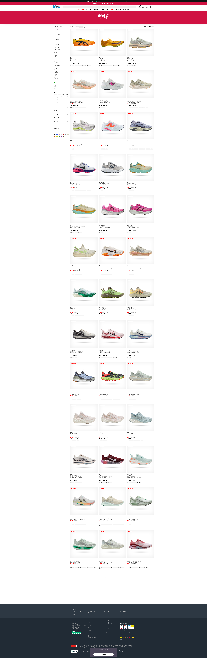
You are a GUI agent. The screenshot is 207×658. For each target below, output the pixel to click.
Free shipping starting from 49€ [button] (135, 1)
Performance (58, 34)
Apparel (56, 46)
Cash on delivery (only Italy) (125, 632)
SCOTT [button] (56, 72)
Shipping (89, 627)
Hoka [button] (56, 61)
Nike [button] (56, 66)
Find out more (106, 632)
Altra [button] (56, 56)
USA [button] (59, 94)
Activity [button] (55, 110)
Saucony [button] (56, 71)
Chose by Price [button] (57, 107)
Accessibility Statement (92, 637)
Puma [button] (56, 68)
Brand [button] (55, 52)
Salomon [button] (56, 69)
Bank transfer (122, 630)
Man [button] (56, 85)
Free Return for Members (150, 1)
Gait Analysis (118, 9)
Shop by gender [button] (57, 82)
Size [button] (55, 92)
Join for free (103, 597)
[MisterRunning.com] (58, 6)
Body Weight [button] (56, 121)
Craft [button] (56, 59)
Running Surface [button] (57, 114)
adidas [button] (56, 55)
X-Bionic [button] (56, 78)
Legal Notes (90, 630)
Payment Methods (91, 628)
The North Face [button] (58, 75)
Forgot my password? (91, 624)
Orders (89, 622)
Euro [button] (55, 94)
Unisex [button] (56, 88)
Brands (102, 9)
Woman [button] (56, 86)
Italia (74, 614)
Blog (107, 9)
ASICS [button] (56, 58)
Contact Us (90, 633)
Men (86, 9)
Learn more (104, 654)
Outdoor (57, 39)
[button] (54, 1)
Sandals (57, 44)
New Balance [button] (57, 65)
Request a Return (91, 625)
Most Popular (150, 26)
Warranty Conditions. (91, 632)
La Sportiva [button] (57, 62)
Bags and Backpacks (59, 47)
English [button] (59, 1)
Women (91, 9)
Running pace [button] (57, 124)
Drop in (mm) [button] (56, 128)
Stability (57, 32)
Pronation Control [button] (57, 117)
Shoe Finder (126, 9)
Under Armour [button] (57, 77)
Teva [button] (56, 74)
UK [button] (63, 94)
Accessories (96, 9)
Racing (57, 37)
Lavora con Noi (106, 628)
